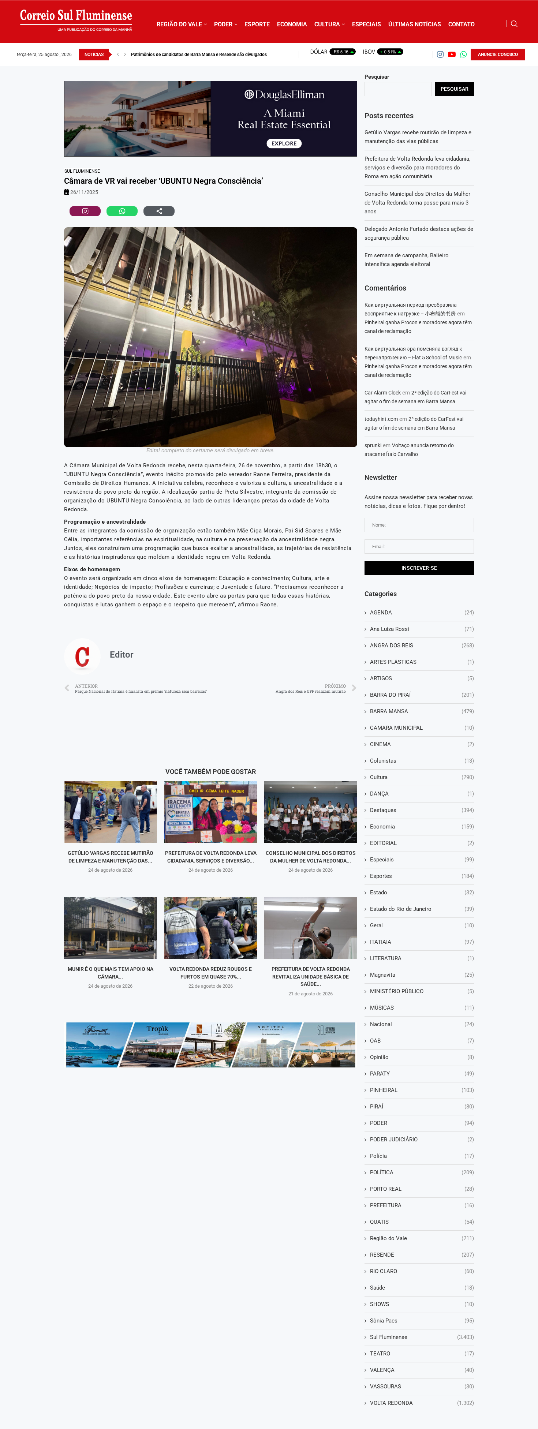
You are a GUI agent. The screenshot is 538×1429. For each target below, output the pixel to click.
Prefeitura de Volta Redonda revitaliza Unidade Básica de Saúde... (311, 976)
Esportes (422, 876)
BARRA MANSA (422, 711)
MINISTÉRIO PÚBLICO (422, 991)
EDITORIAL (422, 843)
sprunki (373, 445)
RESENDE (422, 1255)
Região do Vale (422, 1238)
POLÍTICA (422, 1172)
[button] (118, 54)
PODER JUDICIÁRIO (422, 1139)
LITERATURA (422, 958)
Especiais (422, 859)
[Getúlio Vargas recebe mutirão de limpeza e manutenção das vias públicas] (110, 812)
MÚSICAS (422, 1008)
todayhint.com (381, 419)
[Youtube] (452, 54)
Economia (422, 826)
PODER (223, 24)
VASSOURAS (422, 1386)
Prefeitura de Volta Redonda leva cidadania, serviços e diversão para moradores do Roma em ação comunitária (417, 168)
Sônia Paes (422, 1320)
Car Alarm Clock (383, 393)
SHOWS (422, 1304)
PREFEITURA (422, 1205)
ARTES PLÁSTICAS (422, 662)
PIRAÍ (422, 1106)
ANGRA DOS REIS (422, 645)
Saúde (422, 1287)
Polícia (422, 1156)
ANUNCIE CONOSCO (498, 54)
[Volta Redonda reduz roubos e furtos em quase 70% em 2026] (210, 928)
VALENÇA (422, 1370)
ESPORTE (257, 24)
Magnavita (422, 975)
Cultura (422, 777)
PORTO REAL (422, 1189)
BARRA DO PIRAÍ (422, 695)
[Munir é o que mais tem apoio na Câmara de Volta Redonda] (110, 928)
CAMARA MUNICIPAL (422, 728)
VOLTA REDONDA (422, 1403)
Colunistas (422, 760)
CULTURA (327, 24)
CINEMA (422, 744)
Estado (422, 892)
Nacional (422, 1024)
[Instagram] (440, 54)
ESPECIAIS (366, 24)
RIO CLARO (422, 1271)
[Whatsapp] (463, 54)
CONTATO (461, 24)
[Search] (514, 23)
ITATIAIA (422, 942)
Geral (422, 925)
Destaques (422, 810)
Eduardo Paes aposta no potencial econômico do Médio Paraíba (193, 54)
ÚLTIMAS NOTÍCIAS (414, 24)
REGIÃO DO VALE (179, 24)
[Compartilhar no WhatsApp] (122, 211)
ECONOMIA (292, 24)
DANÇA (422, 793)
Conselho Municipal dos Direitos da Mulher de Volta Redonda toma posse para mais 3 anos (417, 203)
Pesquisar (377, 77)
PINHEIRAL (422, 1090)
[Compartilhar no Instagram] (85, 211)
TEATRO (422, 1353)
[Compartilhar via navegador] (159, 211)
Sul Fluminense (82, 171)
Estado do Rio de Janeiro (422, 909)
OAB (422, 1040)
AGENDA (422, 612)
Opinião (422, 1057)
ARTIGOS (422, 678)
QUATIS (422, 1222)
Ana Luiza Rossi (422, 629)
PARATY (422, 1073)
